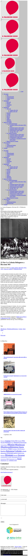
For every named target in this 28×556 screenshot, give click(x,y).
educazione (4, 453)
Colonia (20, 329)
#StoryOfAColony (4, 449)
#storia (21, 447)
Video (7, 460)
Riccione (20, 457)
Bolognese (10, 451)
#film (23, 441)
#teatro (10, 449)
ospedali (9, 457)
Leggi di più (8, 554)
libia (23, 453)
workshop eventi (13, 460)
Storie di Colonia (8, 269)
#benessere (3, 440)
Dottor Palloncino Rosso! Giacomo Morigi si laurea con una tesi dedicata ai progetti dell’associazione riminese (15, 412)
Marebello (3, 455)
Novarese (21, 455)
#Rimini (11, 444)
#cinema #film (14, 441)
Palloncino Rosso (18, 269)
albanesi (23, 449)
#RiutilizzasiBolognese (12, 329)
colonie (24, 451)
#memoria (17, 442)
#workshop (14, 449)
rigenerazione (3, 459)
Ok (4, 554)
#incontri (3, 442)
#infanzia (8, 442)
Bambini (3, 451)
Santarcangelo (12, 459)
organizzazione (4, 457)
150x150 (19, 449)
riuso (7, 459)
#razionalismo (4, 445)
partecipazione (15, 457)
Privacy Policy (10, 519)
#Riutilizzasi (3, 329)
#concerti (20, 440)
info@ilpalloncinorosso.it (6, 472)
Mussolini (16, 455)
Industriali (19, 453)
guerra (15, 453)
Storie (24, 329)
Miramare (9, 455)
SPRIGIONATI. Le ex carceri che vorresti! (13, 394)
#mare (12, 442)
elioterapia (10, 453)
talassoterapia (3, 460)
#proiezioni (23, 442)
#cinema (7, 441)
